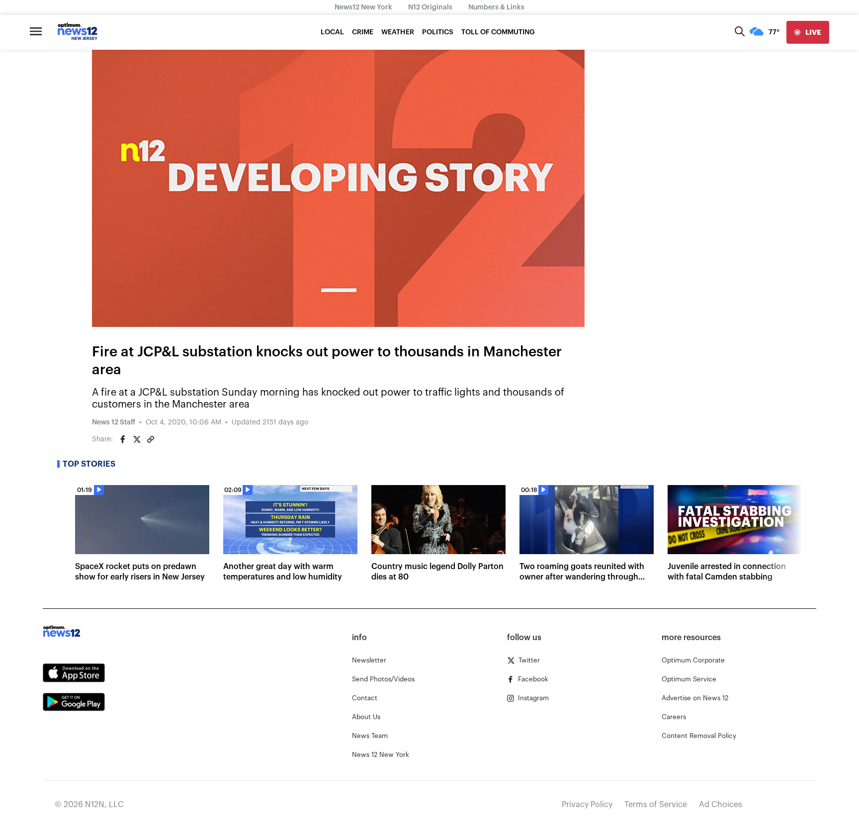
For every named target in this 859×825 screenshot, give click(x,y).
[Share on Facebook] (123, 439)
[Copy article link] (151, 439)
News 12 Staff (113, 422)
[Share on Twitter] (137, 439)
